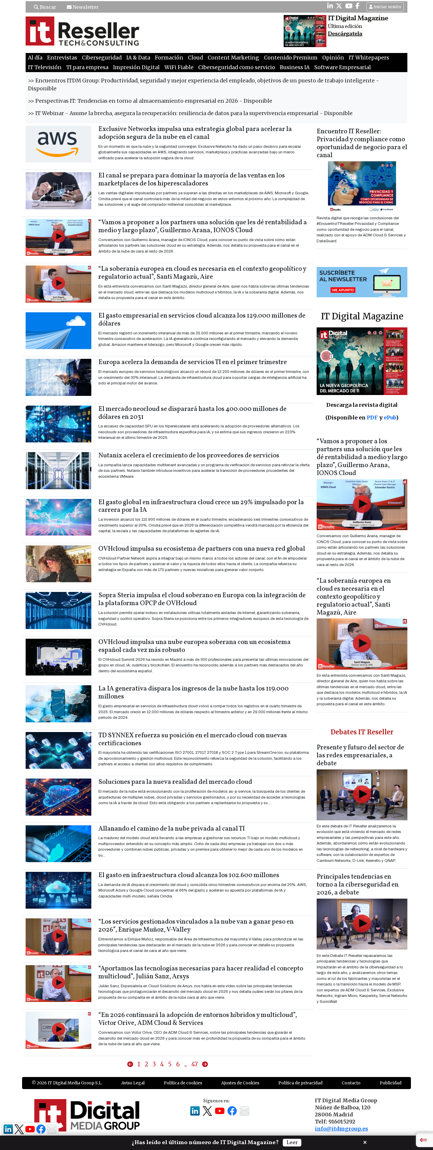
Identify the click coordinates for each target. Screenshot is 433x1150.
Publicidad (390, 1083)
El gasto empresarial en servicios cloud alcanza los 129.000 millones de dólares (201, 319)
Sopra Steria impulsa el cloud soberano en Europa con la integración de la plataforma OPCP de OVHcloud (202, 599)
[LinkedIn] (330, 6)
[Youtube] (349, 6)
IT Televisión (45, 67)
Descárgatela (345, 34)
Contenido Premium (291, 57)
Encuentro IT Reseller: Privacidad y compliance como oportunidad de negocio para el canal (362, 143)
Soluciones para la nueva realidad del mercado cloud (175, 782)
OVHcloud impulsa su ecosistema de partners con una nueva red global (201, 549)
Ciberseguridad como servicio (236, 67)
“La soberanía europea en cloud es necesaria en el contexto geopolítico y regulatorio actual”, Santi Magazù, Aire (202, 273)
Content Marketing (233, 57)
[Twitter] (339, 6)
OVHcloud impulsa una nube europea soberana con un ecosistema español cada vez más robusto (194, 646)
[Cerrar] (365, 1141)
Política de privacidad (300, 1083)
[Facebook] (358, 6)
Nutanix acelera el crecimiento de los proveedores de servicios (188, 455)
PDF (372, 417)
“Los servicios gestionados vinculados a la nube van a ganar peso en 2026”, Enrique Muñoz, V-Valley (196, 926)
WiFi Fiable (179, 67)
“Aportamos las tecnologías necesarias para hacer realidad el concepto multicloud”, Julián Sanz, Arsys (200, 972)
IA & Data (138, 57)
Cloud (195, 57)
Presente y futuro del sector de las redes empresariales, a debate (360, 755)
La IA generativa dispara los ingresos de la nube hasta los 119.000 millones (193, 692)
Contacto (351, 1083)
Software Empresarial (342, 67)
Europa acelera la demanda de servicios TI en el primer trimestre (192, 362)
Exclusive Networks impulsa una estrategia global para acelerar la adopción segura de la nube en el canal (195, 133)
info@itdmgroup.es (341, 1129)
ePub (390, 417)
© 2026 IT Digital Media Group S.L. (67, 1083)
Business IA (295, 67)
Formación (169, 57)
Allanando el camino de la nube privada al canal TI (171, 829)
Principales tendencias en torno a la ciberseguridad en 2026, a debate (358, 884)
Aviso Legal (133, 1083)
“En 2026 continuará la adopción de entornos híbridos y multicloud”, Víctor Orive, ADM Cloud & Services (197, 1019)
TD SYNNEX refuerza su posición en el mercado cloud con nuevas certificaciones (192, 739)
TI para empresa (87, 67)
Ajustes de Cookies (240, 1083)
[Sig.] (205, 1064)
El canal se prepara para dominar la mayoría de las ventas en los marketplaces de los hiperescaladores (191, 179)
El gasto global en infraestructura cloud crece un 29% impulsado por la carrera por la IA (201, 506)
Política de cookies (183, 1083)
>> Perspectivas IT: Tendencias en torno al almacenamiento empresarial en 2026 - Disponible (150, 101)
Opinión (333, 57)
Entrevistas (62, 57)
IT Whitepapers (369, 57)
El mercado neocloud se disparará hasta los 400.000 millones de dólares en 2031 (192, 413)
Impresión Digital (136, 67)
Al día (35, 57)
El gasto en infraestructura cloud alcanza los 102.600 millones (188, 875)
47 (194, 1064)
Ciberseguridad (102, 57)
